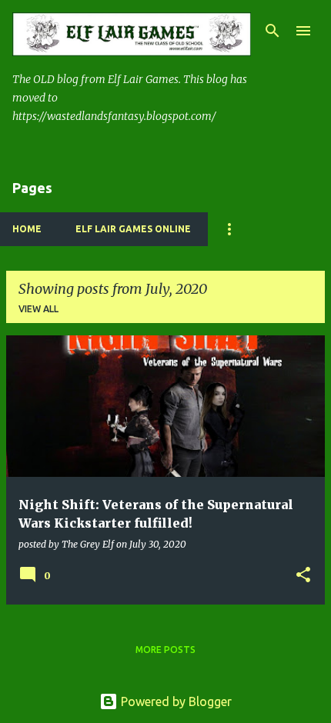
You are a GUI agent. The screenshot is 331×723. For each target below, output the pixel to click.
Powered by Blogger (175, 701)
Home (27, 229)
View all (38, 309)
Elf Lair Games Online (133, 229)
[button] (303, 575)
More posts (165, 650)
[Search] (272, 30)
